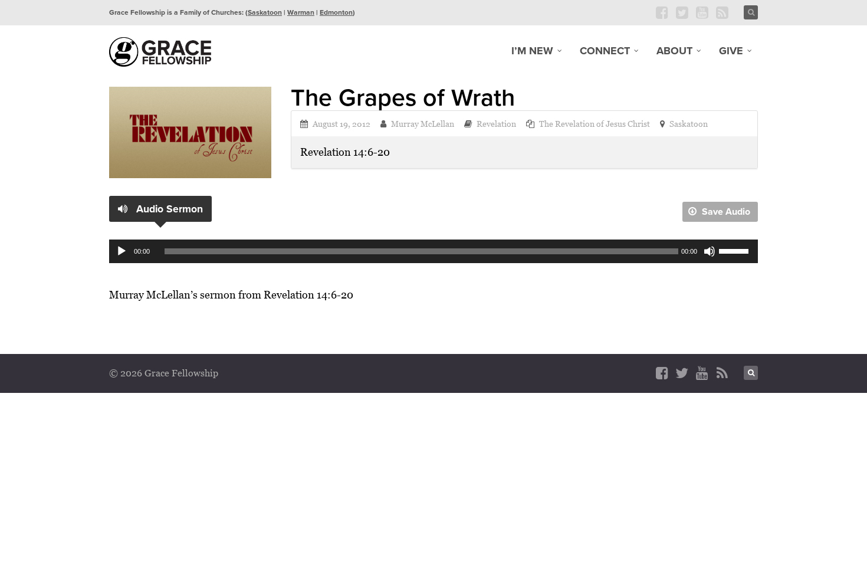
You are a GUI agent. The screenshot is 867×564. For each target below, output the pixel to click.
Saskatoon (265, 12)
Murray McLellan (422, 124)
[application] (433, 251)
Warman (300, 12)
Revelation (496, 124)
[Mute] (709, 251)
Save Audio (724, 211)
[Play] (121, 251)
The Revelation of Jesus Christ (594, 124)
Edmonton (336, 12)
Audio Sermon (168, 208)
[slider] (735, 250)
